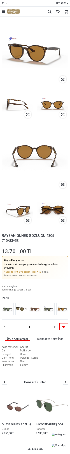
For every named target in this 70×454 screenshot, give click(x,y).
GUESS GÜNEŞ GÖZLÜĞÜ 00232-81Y (25, 424)
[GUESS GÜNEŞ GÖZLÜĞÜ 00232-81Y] (18, 405)
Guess (5, 429)
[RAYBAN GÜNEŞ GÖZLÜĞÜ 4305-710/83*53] (62, 309)
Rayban (13, 286)
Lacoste (41, 429)
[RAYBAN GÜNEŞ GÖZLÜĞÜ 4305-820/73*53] (35, 309)
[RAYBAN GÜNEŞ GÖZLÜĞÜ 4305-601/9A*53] (49, 309)
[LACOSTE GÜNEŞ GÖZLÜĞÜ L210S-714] (52, 405)
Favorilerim (57, 11)
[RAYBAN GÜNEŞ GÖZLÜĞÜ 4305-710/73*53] (21, 309)
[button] (65, 382)
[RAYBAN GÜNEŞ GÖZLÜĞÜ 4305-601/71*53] (8, 309)
